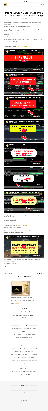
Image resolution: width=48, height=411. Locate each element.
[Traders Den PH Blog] (5, 4)
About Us (24, 389)
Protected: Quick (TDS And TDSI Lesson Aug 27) (24, 368)
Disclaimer (24, 397)
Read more (16, 303)
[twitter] (23, 1)
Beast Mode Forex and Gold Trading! (24, 337)
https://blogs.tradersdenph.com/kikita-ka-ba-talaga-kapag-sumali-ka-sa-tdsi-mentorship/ (24, 230)
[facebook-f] (21, 1)
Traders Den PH (8, 273)
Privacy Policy (24, 400)
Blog (24, 10)
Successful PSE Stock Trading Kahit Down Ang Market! (24, 334)
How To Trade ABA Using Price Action (24, 365)
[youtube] (26, 1)
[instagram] (24, 1)
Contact (24, 394)
